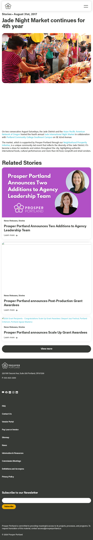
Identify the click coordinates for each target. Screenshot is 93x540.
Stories (7, 14)
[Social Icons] (6, 392)
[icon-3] (10, 392)
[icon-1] (3, 392)
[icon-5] (17, 392)
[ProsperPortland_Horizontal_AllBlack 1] (11, 363)
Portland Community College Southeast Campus (29, 137)
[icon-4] (13, 392)
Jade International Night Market (59, 135)
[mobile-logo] (8, 4)
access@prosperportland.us (49, 529)
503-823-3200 (10, 378)
